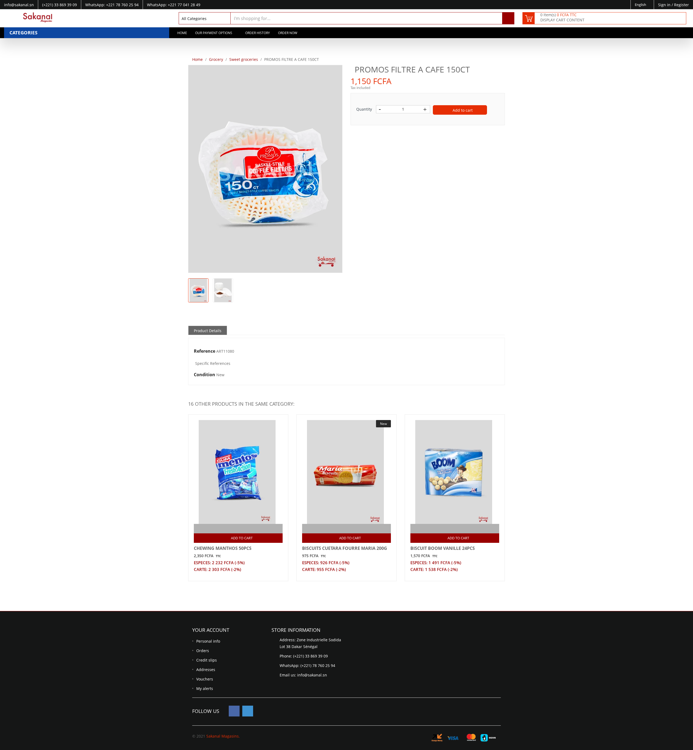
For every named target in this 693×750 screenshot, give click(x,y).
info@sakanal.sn (312, 675)
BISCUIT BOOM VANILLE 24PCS (442, 548)
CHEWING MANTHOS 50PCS (222, 548)
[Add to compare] (233, 528)
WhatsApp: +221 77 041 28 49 (173, 4)
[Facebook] (234, 711)
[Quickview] (244, 528)
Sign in (665, 4)
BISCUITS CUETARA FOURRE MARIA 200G (344, 548)
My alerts (204, 688)
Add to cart (462, 110)
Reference (204, 351)
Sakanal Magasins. (223, 736)
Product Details (207, 330)
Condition (204, 374)
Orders (202, 650)
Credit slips (206, 660)
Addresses (205, 669)
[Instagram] (247, 711)
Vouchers (204, 679)
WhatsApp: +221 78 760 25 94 (112, 4)
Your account (210, 630)
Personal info (208, 641)
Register (681, 4)
